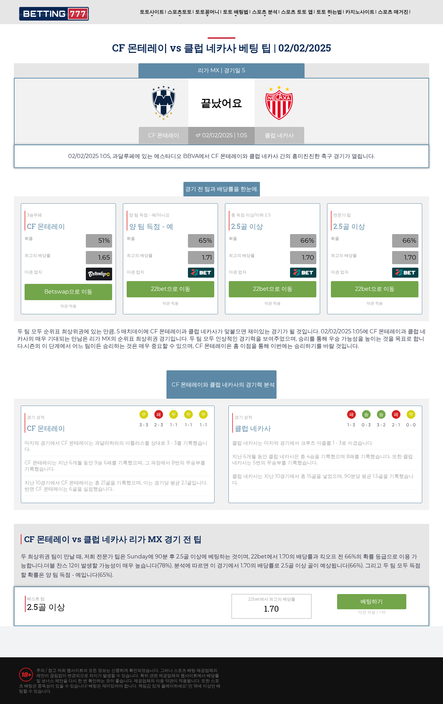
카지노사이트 (359, 12)
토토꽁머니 (207, 12)
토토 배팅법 (235, 12)
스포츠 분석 (265, 12)
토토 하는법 (329, 12)
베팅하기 (372, 601)
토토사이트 (152, 12)
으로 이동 (68, 291)
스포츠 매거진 (393, 12)
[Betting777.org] (54, 11)
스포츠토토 (180, 12)
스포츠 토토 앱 (297, 12)
